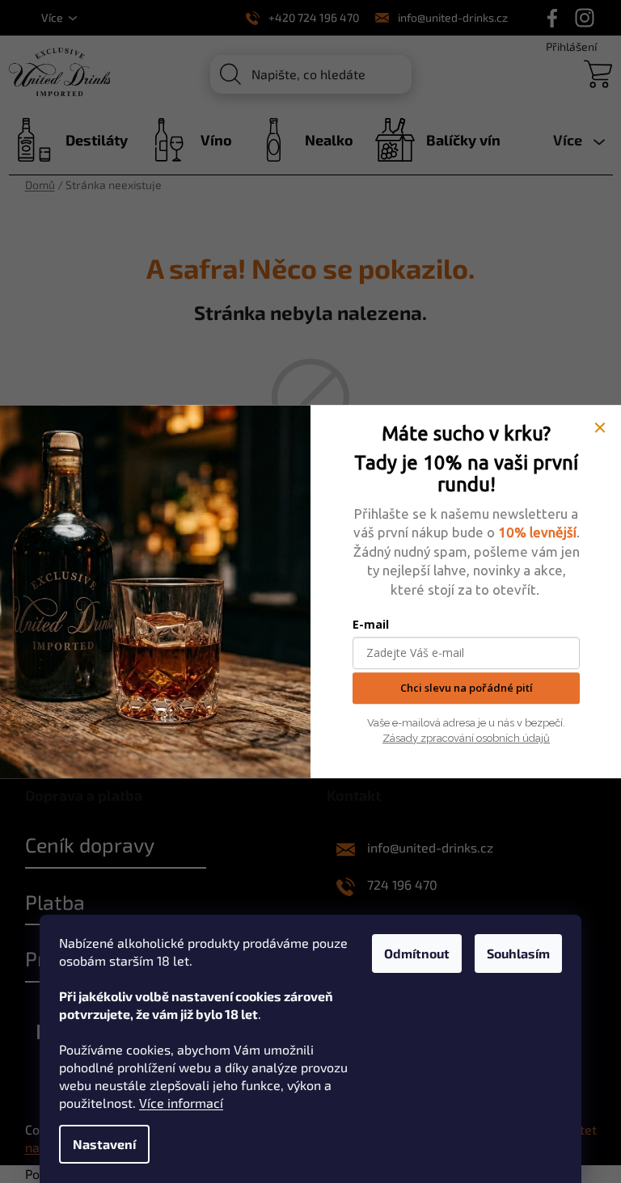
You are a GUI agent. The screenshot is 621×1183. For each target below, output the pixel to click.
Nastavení (104, 1143)
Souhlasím (518, 953)
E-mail (371, 625)
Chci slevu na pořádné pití (466, 688)
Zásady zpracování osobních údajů (466, 738)
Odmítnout (417, 953)
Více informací (181, 1102)
